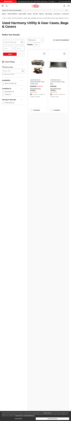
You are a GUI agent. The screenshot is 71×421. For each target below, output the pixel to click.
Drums (29, 14)
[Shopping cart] (68, 6)
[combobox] (35, 40)
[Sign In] (64, 6)
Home (4, 18)
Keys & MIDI (22, 14)
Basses (41, 14)
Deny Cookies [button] (18, 418)
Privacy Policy (47, 412)
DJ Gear (35, 14)
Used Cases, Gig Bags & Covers (32, 18)
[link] (38, 82)
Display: (30, 44)
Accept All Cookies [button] (52, 418)
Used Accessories (17, 18)
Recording (48, 14)
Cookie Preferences (28, 415)
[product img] (38, 65)
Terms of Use (19, 415)
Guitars (4, 14)
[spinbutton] (7, 48)
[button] (21, 62)
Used (9, 18)
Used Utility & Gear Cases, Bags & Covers (55, 18)
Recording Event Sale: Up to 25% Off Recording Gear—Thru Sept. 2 (36, 1)
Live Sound (56, 14)
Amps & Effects (12, 14)
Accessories (66, 14)
